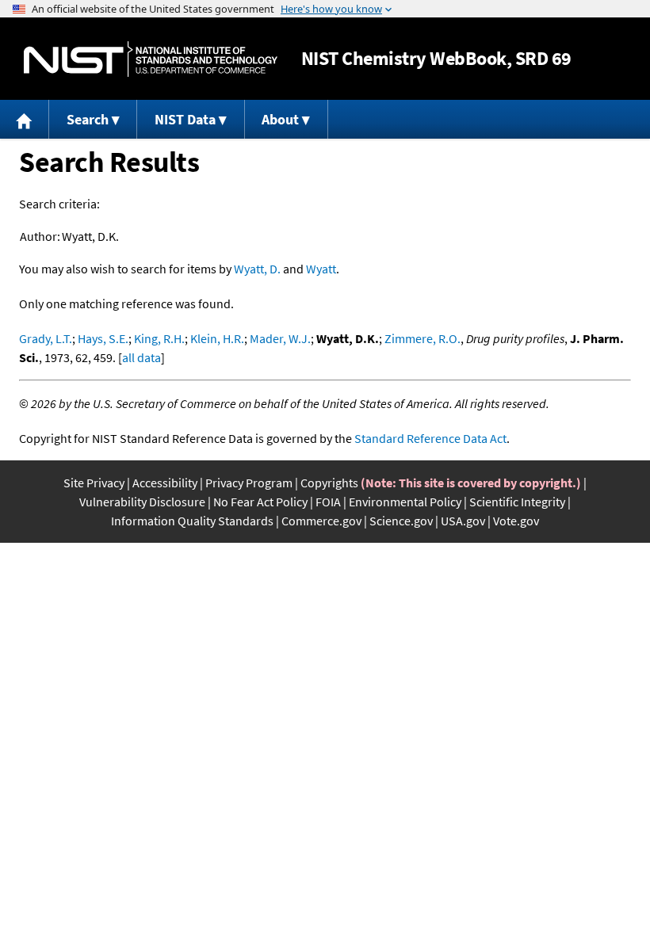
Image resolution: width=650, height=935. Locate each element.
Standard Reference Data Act (430, 438)
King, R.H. (159, 338)
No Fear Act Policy (260, 501)
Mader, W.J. (280, 338)
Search (88, 119)
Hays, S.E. (103, 338)
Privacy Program (248, 482)
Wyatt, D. (257, 269)
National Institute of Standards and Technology (150, 59)
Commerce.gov (321, 521)
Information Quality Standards (192, 521)
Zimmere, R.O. (422, 338)
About (280, 119)
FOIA (328, 501)
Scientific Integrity (517, 501)
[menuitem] (24, 119)
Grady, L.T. (45, 338)
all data (141, 357)
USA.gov (463, 521)
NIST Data (185, 119)
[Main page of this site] (24, 119)
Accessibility (164, 482)
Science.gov (401, 521)
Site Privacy (93, 482)
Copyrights (329, 482)
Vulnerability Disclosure (142, 501)
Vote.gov (516, 521)
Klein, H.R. (217, 338)
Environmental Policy (405, 501)
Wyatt (321, 269)
